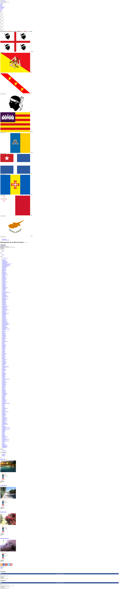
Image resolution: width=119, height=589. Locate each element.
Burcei (3, 416)
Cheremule (4, 417)
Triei (3, 405)
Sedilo (3, 380)
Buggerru (4, 333)
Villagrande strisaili (5, 366)
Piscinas (4, 347)
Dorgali (4, 269)
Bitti (3, 343)
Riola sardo (4, 322)
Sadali (3, 437)
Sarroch (4, 312)
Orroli (3, 377)
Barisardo (4, 307)
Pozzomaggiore (5, 436)
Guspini (4, 329)
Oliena (4, 300)
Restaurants (2, 7)
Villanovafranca (5, 445)
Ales (3, 368)
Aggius (3, 325)
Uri (3, 290)
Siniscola (4, 279)
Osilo (3, 398)
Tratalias (4, 387)
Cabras (4, 278)
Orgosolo (4, 336)
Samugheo (4, 438)
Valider (3, 254)
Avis (1, 9)
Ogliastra (4, 450)
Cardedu (4, 305)
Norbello (4, 428)
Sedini (3, 348)
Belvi (3, 412)
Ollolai (3, 430)
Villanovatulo (4, 446)
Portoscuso (4, 308)
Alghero (4, 259)
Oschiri (3, 378)
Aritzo (3, 342)
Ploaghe (4, 435)
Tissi (3, 442)
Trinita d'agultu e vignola (6, 263)
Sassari (4, 273)
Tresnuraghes (4, 319)
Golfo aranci (4, 282)
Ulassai (3, 351)
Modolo (4, 346)
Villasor (4, 409)
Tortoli (4, 285)
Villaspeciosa (4, 287)
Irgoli (3, 358)
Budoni (4, 272)
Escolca (4, 421)
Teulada (4, 299)
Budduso (4, 392)
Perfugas (4, 361)
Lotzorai (4, 310)
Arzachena (4, 261)
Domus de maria (5, 296)
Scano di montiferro (5, 440)
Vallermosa (4, 444)
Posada (4, 297)
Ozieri (3, 337)
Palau (3, 280)
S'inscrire (7, 588)
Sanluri (3, 402)
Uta (3, 365)
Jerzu (3, 330)
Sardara (3, 363)
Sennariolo (4, 338)
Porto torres (4, 295)
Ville (1, 256)
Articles (1, 4)
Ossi (3, 433)
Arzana (3, 410)
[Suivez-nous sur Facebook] (4, 565)
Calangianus (4, 393)
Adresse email (2, 575)
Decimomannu (5, 419)
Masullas (4, 396)
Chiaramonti (4, 418)
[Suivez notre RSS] (1, 565)
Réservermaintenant (2, 481)
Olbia (4, 260)
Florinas (4, 422)
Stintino (4, 270)
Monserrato (4, 326)
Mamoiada (4, 373)
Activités (1, 8)
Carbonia (4, 304)
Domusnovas (4, 420)
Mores (3, 397)
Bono (3, 415)
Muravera (4, 267)
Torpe (4, 268)
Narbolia (4, 376)
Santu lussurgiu (5, 327)
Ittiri (3, 371)
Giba (3, 355)
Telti (3, 275)
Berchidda (4, 369)
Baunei (4, 281)
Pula (3, 271)
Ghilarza (4, 344)
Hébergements (2, 6)
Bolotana (4, 414)
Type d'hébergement (3, 452)
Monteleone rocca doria (6, 427)
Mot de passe (2, 576)
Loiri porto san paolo (6, 292)
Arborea (4, 320)
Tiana (3, 441)
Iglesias (4, 289)
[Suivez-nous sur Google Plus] (6, 565)
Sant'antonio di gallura (6, 403)
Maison (3, 455)
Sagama (4, 400)
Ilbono (3, 357)
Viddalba (4, 276)
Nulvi (3, 359)
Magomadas (4, 321)
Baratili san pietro (5, 411)
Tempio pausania (5, 309)
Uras (3, 352)
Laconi (3, 425)
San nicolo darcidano (5, 439)
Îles (0, 10)
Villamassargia (5, 341)
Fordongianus (4, 423)
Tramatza (4, 386)
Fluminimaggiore (5, 313)
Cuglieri (4, 301)
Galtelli (4, 315)
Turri (3, 406)
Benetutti (4, 413)
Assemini (4, 317)
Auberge (4, 454)
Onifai (3, 431)
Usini (3, 340)
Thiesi (3, 350)
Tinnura (4, 364)
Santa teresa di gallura (6, 265)
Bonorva (4, 390)
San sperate (4, 401)
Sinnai (3, 286)
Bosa (3, 277)
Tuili (3, 388)
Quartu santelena (5, 264)
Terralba (4, 339)
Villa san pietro (5, 324)
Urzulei (3, 407)
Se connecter (6, 578)
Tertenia (4, 316)
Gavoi (3, 370)
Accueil (1, 3)
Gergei (3, 395)
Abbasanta (4, 367)
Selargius (4, 328)
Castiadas (4, 291)
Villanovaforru (5, 408)
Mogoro (4, 426)
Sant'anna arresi (5, 306)
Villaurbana (4, 447)
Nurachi (4, 360)
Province (2, 449)
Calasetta (4, 294)
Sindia (3, 383)
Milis (3, 332)
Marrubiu (4, 334)
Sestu (3, 349)
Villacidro (4, 353)
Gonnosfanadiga (5, 424)
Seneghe (4, 381)
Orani (3, 432)
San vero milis (5, 323)
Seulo (3, 404)
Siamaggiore (4, 382)
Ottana (3, 434)
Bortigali (4, 391)
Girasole (4, 356)
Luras (3, 372)
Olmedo (4, 311)
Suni (3, 385)
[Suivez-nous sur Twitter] (9, 565)
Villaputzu (4, 302)
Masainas (4, 335)
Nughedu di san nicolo (6, 429)
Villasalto (4, 314)
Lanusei (4, 318)
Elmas (3, 354)
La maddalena (5, 274)
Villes (1, 5)
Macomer (4, 345)
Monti (3, 375)
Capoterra (4, 284)
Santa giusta (4, 362)
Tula (3, 443)
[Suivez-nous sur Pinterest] (11, 565)
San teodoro (5, 262)
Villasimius (4, 266)
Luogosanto (4, 331)
